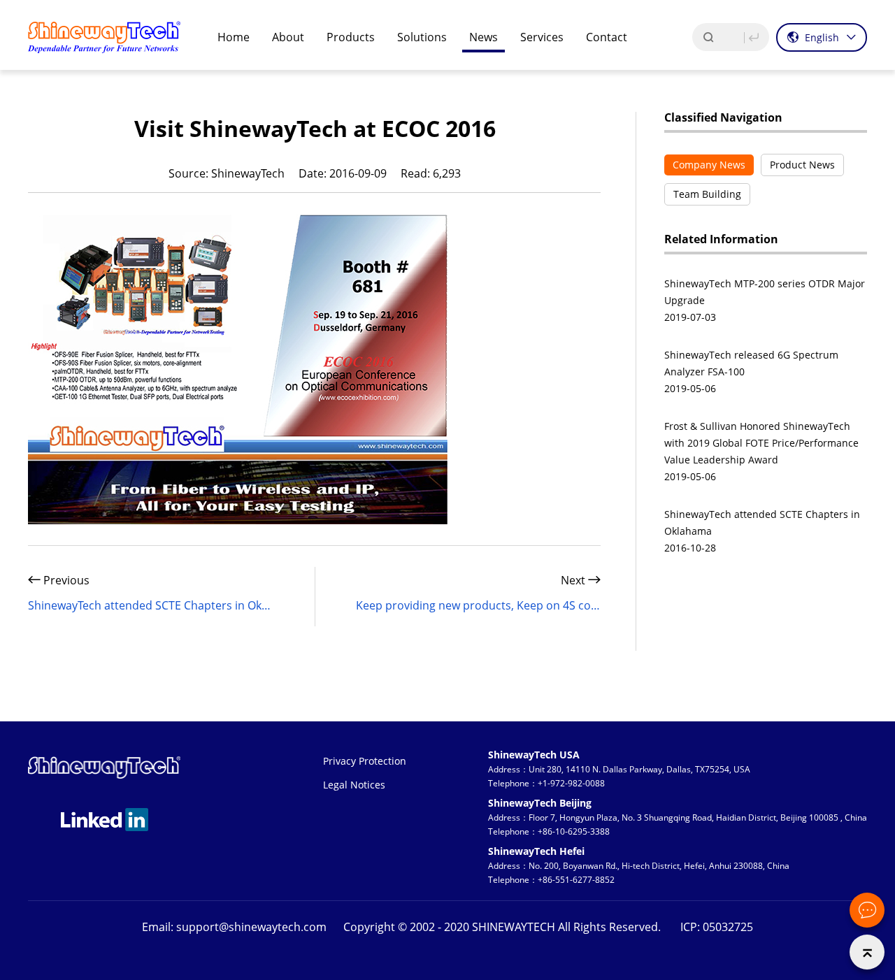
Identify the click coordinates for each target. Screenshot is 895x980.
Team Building (707, 194)
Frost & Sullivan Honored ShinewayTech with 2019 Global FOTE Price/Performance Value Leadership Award (761, 442)
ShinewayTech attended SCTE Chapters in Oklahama (150, 605)
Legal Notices (354, 784)
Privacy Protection (364, 761)
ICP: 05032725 (716, 927)
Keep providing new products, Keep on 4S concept (478, 605)
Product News (802, 164)
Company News (709, 164)
